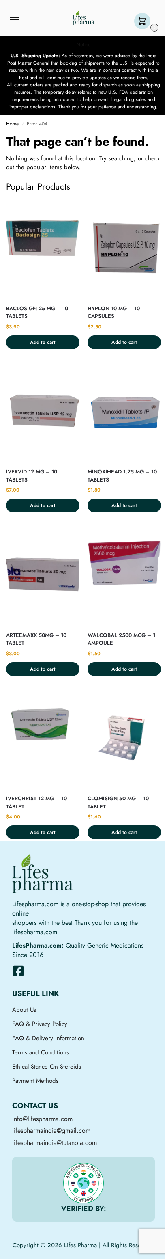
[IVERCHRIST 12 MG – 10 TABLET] (42, 739)
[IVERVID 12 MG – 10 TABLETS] (42, 412)
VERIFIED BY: (83, 1208)
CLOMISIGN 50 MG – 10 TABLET (118, 802)
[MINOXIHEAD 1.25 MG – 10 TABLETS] (124, 412)
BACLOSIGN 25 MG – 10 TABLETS (37, 312)
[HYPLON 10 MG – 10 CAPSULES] (124, 249)
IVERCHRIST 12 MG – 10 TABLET (36, 802)
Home (12, 123)
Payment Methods (35, 1080)
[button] (144, 21)
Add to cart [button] (43, 342)
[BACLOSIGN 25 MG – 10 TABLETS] (42, 249)
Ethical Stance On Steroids (46, 1066)
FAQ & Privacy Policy (39, 1023)
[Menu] (22, 18)
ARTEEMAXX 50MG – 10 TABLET (36, 639)
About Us (24, 1009)
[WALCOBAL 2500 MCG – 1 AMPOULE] (124, 575)
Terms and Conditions (40, 1052)
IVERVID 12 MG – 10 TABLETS (31, 476)
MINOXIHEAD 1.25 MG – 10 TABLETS (122, 476)
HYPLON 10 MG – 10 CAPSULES (114, 312)
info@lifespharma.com (42, 1118)
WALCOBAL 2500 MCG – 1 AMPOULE (121, 639)
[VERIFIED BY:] (83, 1183)
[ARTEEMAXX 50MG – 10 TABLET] (42, 575)
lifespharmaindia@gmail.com (51, 1130)
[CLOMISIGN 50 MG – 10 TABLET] (124, 739)
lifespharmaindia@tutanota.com (54, 1142)
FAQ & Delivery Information (48, 1038)
